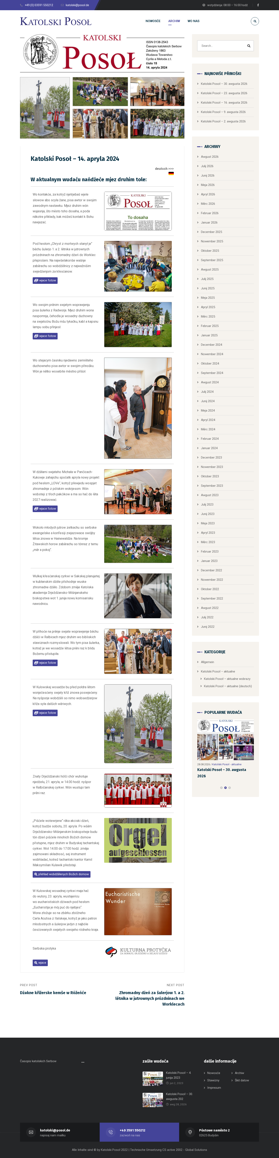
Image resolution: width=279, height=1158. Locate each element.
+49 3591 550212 (132, 1130)
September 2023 (212, 486)
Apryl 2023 (208, 533)
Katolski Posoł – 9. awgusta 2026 (223, 112)
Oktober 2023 (210, 476)
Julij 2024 (207, 392)
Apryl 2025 (208, 307)
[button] (45, 280)
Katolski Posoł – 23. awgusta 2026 (224, 93)
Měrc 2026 (208, 204)
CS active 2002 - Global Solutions (184, 1150)
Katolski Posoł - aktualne (201, 764)
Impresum (214, 1088)
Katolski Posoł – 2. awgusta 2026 (223, 121)
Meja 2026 (208, 185)
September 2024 (212, 373)
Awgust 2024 (210, 382)
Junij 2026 (207, 175)
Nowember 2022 (212, 580)
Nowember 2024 (212, 354)
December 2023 (211, 457)
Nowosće (213, 1073)
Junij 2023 (207, 514)
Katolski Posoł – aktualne (218, 671)
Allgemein (207, 662)
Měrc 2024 (208, 429)
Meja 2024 (208, 410)
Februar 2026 (210, 213)
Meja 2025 (208, 298)
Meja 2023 (208, 523)
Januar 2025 (209, 335)
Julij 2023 (207, 504)
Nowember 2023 (212, 467)
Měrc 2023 (208, 542)
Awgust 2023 (210, 495)
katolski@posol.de (55, 1130)
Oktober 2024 (210, 363)
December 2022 (211, 570)
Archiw (239, 1073)
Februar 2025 (210, 326)
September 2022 (212, 598)
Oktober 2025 (210, 251)
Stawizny (213, 1080)
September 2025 (212, 260)
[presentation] (199, 788)
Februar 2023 (210, 551)
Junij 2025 (207, 288)
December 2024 (211, 345)
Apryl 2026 (208, 194)
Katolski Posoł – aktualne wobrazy (227, 679)
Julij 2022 (207, 617)
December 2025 (211, 232)
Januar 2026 (209, 222)
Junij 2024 (207, 401)
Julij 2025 (207, 279)
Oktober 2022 (210, 589)
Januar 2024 (209, 448)
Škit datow (242, 1080)
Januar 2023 (209, 561)
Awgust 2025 (210, 269)
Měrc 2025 (208, 316)
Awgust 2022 (210, 608)
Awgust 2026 (210, 157)
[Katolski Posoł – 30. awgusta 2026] (200, 739)
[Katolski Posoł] (56, 21)
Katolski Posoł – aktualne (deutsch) (228, 686)
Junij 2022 (207, 627)
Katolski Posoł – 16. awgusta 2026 (224, 102)
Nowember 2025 (212, 241)
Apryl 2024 (208, 420)
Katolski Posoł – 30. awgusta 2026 (224, 84)
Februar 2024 (210, 439)
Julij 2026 (207, 166)
